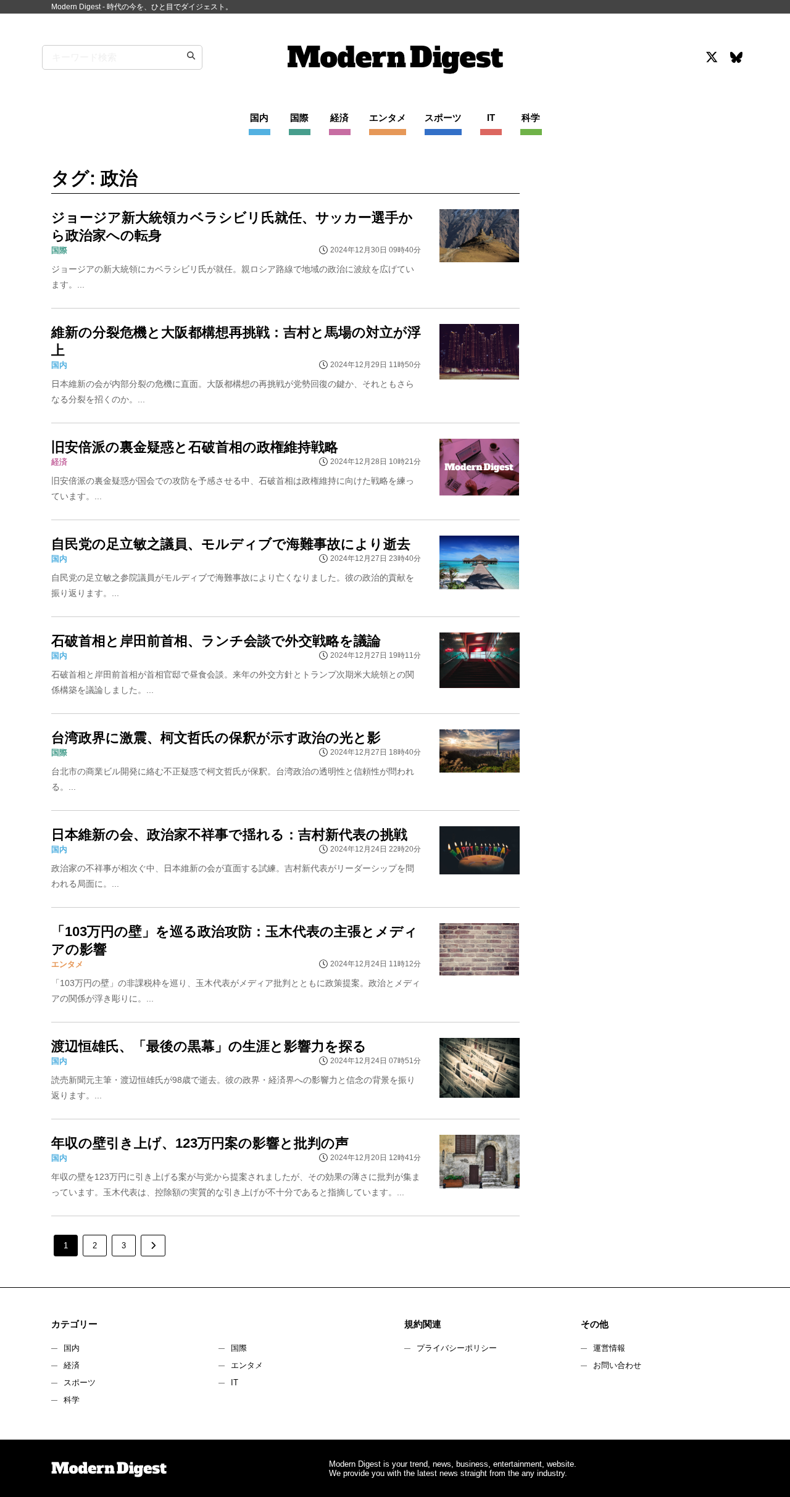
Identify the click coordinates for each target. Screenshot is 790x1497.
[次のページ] (153, 1245)
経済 (72, 1365)
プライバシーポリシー (457, 1348)
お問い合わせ (617, 1365)
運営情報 (609, 1348)
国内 (72, 1348)
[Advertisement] (637, 274)
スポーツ (80, 1382)
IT (234, 1382)
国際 (239, 1348)
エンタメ (247, 1365)
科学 (72, 1399)
